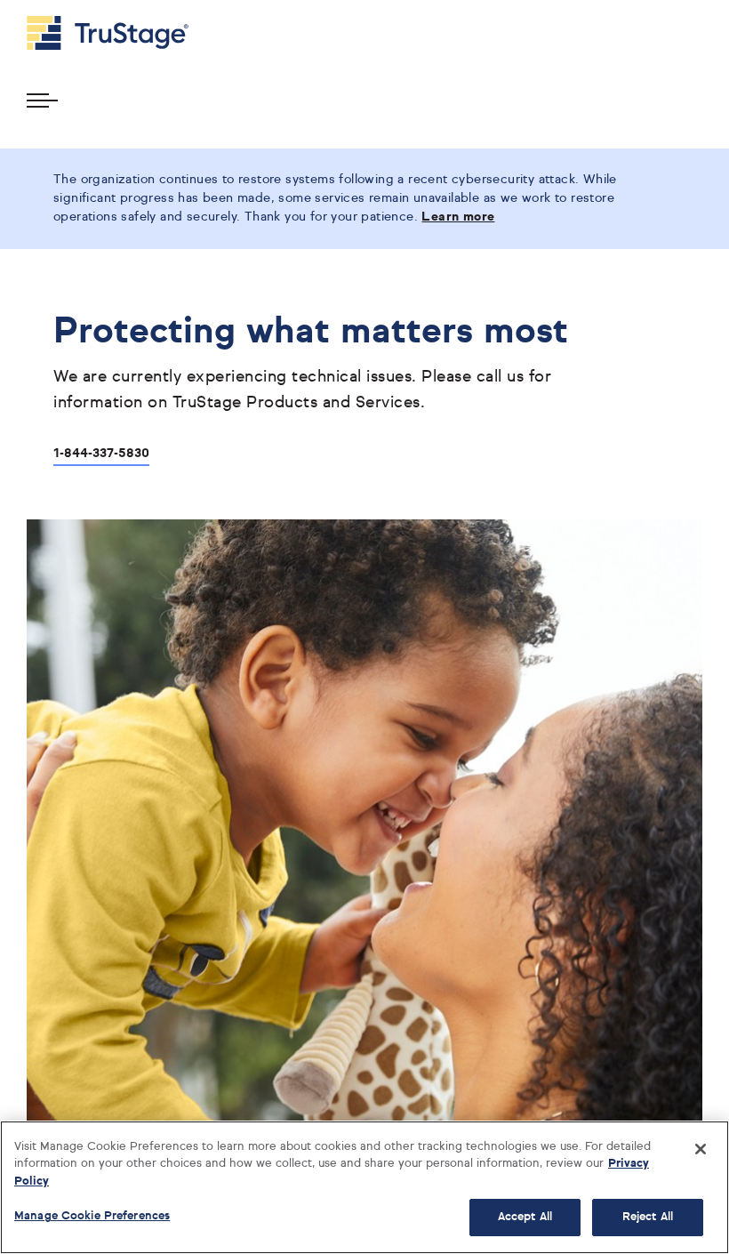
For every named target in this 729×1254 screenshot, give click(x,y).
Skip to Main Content (63, 7)
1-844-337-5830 (101, 453)
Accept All (525, 1217)
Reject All (647, 1217)
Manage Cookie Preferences (92, 1216)
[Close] (700, 1149)
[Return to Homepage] (107, 33)
